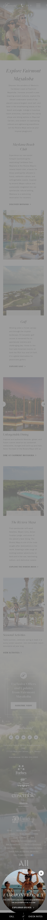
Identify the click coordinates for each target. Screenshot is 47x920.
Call (11, 916)
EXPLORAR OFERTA (22, 907)
